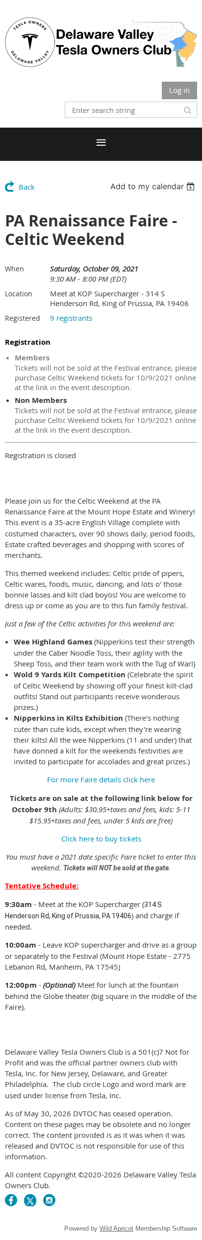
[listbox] (153, 186)
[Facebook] (11, 1200)
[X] (30, 1200)
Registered (22, 318)
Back (27, 187)
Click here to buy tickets (101, 838)
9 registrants (71, 318)
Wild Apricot (116, 1228)
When (14, 268)
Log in (179, 90)
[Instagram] (49, 1200)
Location (18, 293)
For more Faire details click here (101, 779)
